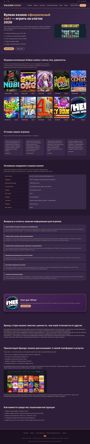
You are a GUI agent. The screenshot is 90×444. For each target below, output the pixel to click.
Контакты (64, 432)
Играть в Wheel (25, 306)
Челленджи (42, 5)
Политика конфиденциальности (53, 432)
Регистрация (83, 1)
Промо (60, 5)
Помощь (66, 5)
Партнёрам (26, 432)
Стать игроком (82, 5)
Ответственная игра (40, 432)
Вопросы (36, 5)
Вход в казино (20, 48)
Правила (32, 432)
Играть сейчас (9, 48)
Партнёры (30, 5)
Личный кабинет (74, 5)
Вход (79, 1)
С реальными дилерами (52, 5)
